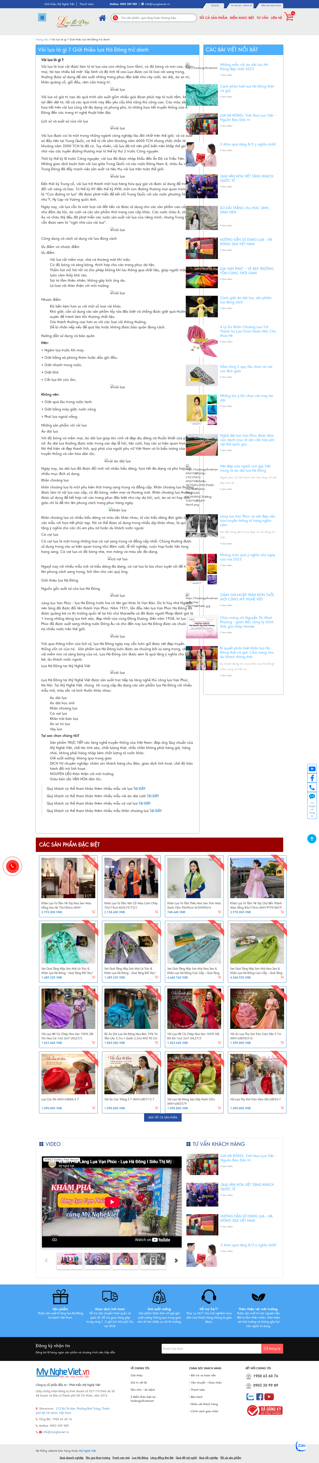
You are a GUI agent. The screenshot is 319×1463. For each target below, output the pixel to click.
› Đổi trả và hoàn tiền (202, 1375)
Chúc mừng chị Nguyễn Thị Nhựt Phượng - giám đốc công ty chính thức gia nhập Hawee (247, 622)
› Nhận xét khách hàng (203, 1404)
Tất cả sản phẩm (213, 18)
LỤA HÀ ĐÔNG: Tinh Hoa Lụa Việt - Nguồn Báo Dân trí (248, 117)
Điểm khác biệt (242, 18)
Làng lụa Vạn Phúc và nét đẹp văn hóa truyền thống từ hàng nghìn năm (247, 520)
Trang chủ (42, 39)
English (215, 5)
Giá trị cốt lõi (139, 1382)
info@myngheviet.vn (157, 4)
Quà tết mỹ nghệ (186, 1458)
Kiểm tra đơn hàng (271, 5)
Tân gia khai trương (98, 1458)
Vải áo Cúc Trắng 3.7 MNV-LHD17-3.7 (129, 1099)
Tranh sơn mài (121, 1458)
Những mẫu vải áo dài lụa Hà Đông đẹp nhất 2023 (244, 67)
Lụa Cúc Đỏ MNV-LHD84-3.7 (60, 1099)
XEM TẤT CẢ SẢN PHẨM (162, 1117)
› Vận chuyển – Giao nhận (205, 1382)
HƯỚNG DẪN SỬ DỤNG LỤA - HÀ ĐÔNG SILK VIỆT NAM (246, 242)
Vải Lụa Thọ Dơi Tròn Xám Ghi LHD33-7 (255, 1099)
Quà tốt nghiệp (208, 1458)
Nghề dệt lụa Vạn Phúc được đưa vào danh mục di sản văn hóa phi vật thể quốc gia (247, 439)
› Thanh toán (197, 1390)
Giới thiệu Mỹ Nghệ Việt (59, 4)
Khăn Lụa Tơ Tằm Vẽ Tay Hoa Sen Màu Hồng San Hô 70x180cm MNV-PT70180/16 (66, 908)
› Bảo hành (196, 1397)
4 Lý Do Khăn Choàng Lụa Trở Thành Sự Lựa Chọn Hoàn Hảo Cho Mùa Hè (248, 331)
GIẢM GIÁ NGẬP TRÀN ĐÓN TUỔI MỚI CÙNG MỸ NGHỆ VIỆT (247, 597)
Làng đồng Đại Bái (162, 1458)
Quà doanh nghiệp (72, 1458)
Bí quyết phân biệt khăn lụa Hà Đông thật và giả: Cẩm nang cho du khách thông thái (247, 652)
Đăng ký (248, 5)
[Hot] (68, 878)
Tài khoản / (237, 5)
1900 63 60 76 (265, 1376)
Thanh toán (87, 4)
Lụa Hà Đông (140, 1458)
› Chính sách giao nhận (203, 1411)
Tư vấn (262, 18)
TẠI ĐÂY (153, 796)
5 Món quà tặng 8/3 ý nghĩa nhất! (248, 144)
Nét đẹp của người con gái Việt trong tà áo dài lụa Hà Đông (245, 468)
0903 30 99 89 (265, 1385)
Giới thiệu (137, 1375)
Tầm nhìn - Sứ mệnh (143, 1390)
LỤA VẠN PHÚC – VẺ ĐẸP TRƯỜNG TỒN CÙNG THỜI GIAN (247, 271)
